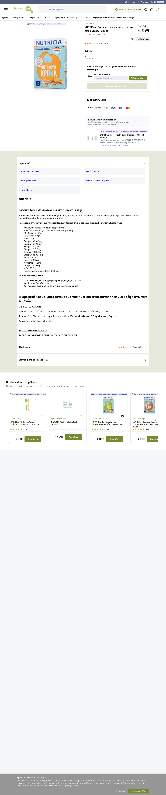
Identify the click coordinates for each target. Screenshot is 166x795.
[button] (39, 8)
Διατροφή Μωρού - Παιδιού (39, 18)
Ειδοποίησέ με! (138, 78)
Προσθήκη (33, 439)
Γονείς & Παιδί (18, 18)
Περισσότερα (90, 58)
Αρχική (5, 18)
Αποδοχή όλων (139, 791)
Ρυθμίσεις (120, 791)
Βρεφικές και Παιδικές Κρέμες (67, 18)
